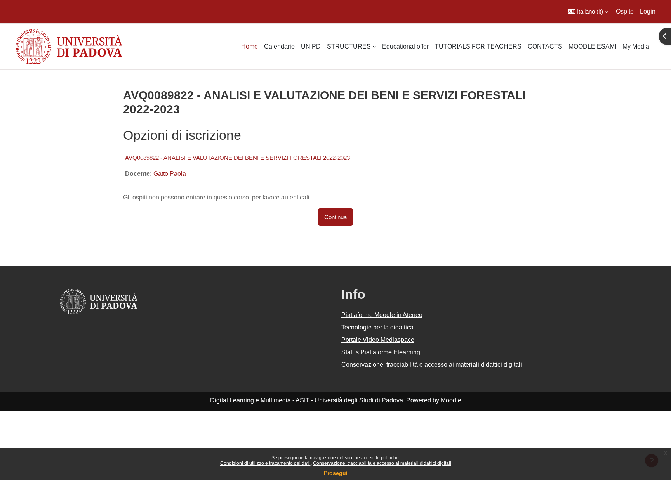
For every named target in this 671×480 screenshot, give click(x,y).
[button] (588, 11)
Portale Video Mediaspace (377, 339)
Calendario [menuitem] (279, 46)
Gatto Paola (169, 173)
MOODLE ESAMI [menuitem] (592, 46)
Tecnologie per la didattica (377, 327)
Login (647, 11)
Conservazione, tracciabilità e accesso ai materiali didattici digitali (382, 463)
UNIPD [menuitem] (311, 46)
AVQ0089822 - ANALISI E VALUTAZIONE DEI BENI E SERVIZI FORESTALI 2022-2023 (237, 157)
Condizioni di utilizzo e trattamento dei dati (265, 463)
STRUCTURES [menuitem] (349, 46)
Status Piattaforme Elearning (380, 352)
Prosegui (336, 473)
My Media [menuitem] (635, 46)
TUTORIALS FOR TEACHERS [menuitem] (478, 46)
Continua (335, 217)
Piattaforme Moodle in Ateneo (381, 315)
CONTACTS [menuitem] (545, 46)
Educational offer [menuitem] (405, 46)
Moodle (451, 400)
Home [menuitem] (249, 46)
